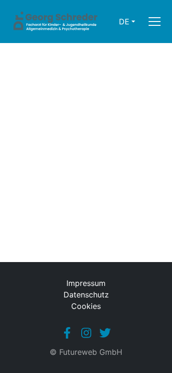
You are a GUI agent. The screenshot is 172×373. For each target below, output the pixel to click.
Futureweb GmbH (90, 352)
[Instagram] (86, 333)
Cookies (86, 306)
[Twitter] (105, 333)
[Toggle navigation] (154, 22)
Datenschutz (86, 294)
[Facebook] (67, 333)
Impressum (86, 283)
